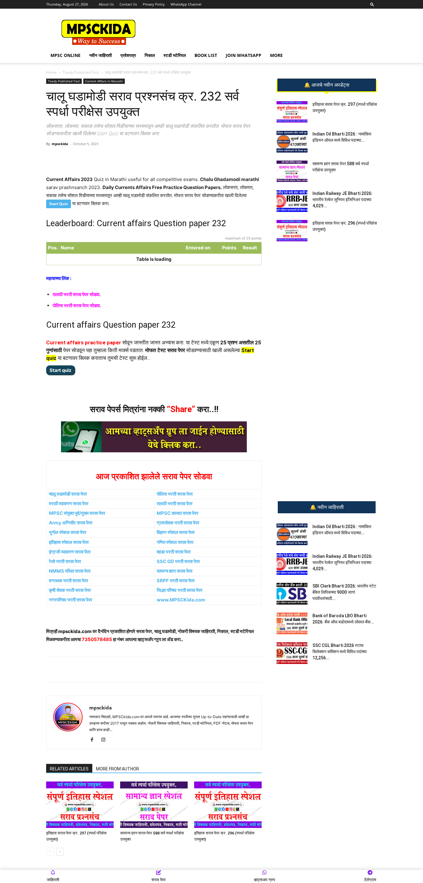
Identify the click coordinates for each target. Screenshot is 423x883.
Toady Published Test (81, 72)
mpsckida (60, 143)
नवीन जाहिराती (100, 55)
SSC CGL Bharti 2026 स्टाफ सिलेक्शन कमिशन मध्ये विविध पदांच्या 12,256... (339, 651)
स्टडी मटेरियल (175, 55)
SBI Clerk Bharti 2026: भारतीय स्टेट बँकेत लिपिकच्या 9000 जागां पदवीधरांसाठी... (344, 592)
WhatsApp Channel (186, 4)
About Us (106, 4)
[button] (372, 4)
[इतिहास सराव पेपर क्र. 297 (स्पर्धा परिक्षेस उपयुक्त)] (80, 805)
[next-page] (60, 851)
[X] (132, 158)
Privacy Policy (154, 4)
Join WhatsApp (243, 55)
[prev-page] (50, 851)
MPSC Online (65, 55)
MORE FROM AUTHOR (117, 768)
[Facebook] (118, 158)
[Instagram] (105, 740)
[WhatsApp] (90, 158)
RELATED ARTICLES (69, 768)
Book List (205, 55)
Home (51, 72)
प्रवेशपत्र (128, 55)
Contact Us (128, 4)
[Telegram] (104, 158)
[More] (147, 158)
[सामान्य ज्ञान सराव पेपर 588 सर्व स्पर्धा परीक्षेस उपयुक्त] (154, 805)
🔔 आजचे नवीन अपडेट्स (326, 85)
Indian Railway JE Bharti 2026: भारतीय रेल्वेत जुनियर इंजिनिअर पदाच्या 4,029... (342, 199)
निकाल (150, 55)
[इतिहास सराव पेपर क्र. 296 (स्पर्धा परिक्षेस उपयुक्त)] (228, 805)
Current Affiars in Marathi (104, 81)
